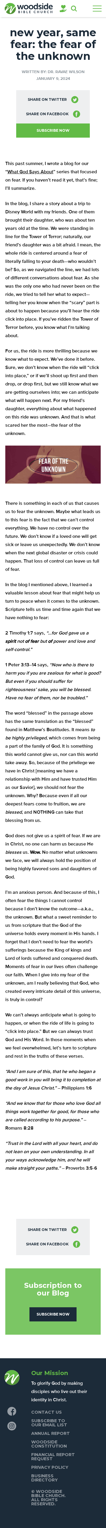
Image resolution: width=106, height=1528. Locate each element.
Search (74, 8)
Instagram (11, 1426)
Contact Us (46, 1412)
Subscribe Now (53, 130)
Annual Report (50, 1433)
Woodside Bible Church (28, 8)
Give (63, 8)
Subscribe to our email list (49, 1423)
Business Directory (44, 1478)
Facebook (11, 1411)
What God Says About (30, 172)
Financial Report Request (53, 1456)
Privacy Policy (49, 1467)
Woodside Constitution (49, 1444)
